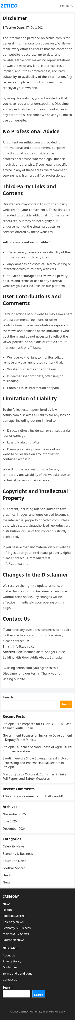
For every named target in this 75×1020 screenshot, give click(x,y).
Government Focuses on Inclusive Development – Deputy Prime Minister (37, 737)
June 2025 (10, 821)
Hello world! (54, 796)
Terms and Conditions (17, 973)
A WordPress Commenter (21, 796)
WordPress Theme (40, 1011)
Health (7, 875)
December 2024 (14, 828)
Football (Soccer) (14, 916)
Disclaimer (10, 967)
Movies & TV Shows (16, 934)
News (7, 882)
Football (14, 868)
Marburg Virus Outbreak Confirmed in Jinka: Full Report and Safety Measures (35, 776)
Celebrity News (13, 846)
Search (8, 697)
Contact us (10, 979)
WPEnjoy (60, 1011)
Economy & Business (18, 854)
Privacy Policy (12, 961)
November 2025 (14, 814)
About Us (9, 955)
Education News (14, 861)
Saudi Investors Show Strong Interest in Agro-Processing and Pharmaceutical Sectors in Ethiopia (36, 762)
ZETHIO (9, 6)
